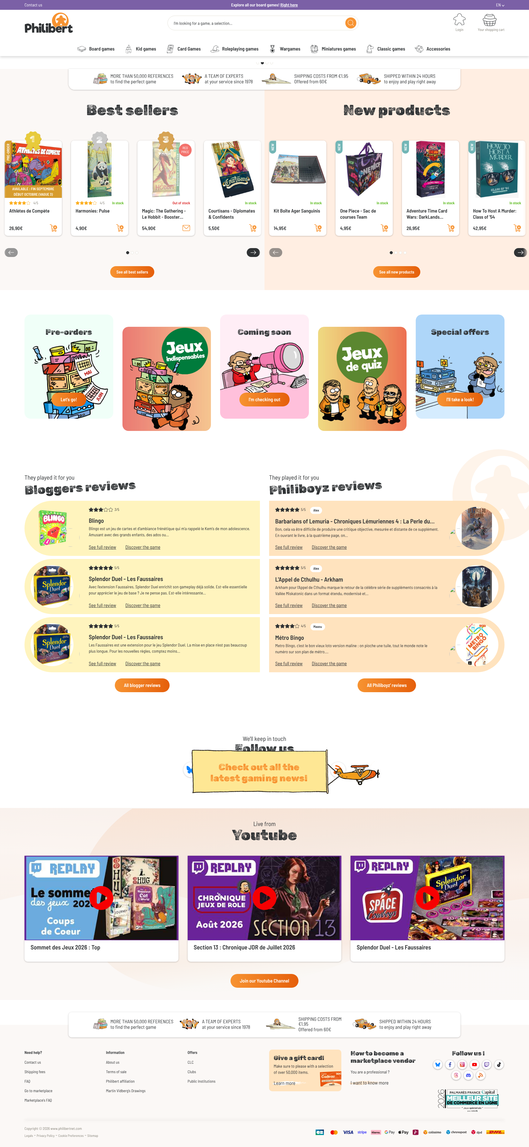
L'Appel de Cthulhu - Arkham (309, 579)
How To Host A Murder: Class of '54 (494, 214)
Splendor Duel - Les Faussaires (126, 578)
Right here (289, 4)
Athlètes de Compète (29, 211)
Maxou (317, 627)
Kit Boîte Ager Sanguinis (297, 211)
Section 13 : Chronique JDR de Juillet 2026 (244, 947)
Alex (316, 510)
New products (396, 110)
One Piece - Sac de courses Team (358, 214)
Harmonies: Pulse (93, 211)
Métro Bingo (289, 637)
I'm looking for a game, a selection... (203, 23)
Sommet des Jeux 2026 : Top (65, 947)
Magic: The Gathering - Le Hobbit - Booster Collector (164, 214)
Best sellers (132, 110)
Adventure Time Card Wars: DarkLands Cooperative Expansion (429, 214)
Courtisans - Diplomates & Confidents (231, 214)
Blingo (96, 520)
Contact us (33, 4)
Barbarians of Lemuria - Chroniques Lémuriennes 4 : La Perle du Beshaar (352, 521)
